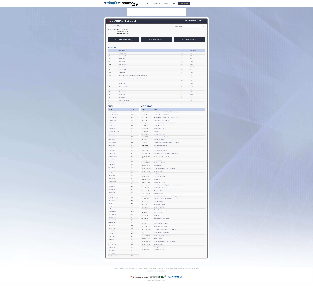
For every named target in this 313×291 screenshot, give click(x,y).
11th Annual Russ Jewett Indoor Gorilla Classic (164, 168)
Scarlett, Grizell (122, 53)
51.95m (191, 100)
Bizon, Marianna (122, 64)
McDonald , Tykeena (113, 197)
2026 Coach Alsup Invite (159, 176)
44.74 (191, 75)
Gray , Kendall (111, 159)
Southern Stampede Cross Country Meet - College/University (167, 196)
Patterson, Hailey (112, 211)
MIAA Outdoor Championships (161, 209)
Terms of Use (138, 268)
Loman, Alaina (111, 186)
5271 (191, 103)
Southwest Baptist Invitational (160, 145)
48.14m (191, 94)
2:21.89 (191, 61)
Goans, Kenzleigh (112, 153)
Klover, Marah (111, 178)
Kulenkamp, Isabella (113, 184)
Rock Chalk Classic (158, 212)
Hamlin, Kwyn (122, 80)
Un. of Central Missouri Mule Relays (162, 136)
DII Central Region (117, 26)
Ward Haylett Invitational (159, 204)
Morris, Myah (122, 89)
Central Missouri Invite (159, 249)
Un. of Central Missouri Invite (160, 150)
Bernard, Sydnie (112, 123)
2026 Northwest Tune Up (159, 162)
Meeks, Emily (122, 58)
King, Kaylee (111, 172)
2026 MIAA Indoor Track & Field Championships (164, 156)
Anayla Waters (122, 75)
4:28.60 (191, 64)
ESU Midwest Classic (159, 139)
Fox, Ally (110, 148)
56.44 (191, 58)
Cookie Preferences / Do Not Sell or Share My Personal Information (182, 268)
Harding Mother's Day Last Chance (162, 114)
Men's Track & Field (122, 29)
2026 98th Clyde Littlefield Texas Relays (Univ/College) (166, 142)
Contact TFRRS (161, 268)
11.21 (191, 53)
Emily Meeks (137, 75)
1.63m (191, 80)
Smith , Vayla (111, 236)
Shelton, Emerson (112, 233)
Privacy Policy (117, 268)
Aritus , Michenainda (113, 114)
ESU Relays (156, 131)
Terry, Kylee (111, 239)
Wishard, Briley (122, 97)
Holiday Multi (157, 179)
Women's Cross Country (123, 33)
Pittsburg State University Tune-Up (162, 218)
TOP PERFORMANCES (156, 40)
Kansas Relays (157, 215)
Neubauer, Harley (112, 208)
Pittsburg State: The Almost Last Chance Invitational (166, 117)
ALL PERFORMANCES (189, 40)
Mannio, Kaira (122, 83)
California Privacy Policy (128, 268)
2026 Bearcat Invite (158, 171)
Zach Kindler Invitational (159, 125)
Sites (144, 268)
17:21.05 (192, 67)
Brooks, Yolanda (112, 128)
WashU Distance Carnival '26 (160, 148)
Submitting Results (151, 268)
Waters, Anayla (111, 247)
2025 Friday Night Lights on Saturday (162, 235)
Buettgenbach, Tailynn (113, 131)
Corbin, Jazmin (111, 139)
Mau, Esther (111, 195)
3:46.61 (191, 78)
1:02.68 (191, 72)
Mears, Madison (122, 91)
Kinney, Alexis (111, 175)
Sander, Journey (112, 222)
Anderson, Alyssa (112, 112)
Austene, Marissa (112, 117)
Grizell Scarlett (143, 75)
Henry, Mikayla (111, 164)
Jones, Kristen (122, 103)
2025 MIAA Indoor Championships (161, 232)
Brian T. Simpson (158, 190)
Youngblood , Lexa (112, 255)
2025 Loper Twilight (158, 201)
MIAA (109, 26)
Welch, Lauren (111, 250)
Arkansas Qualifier (158, 160)
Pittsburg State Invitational (160, 247)
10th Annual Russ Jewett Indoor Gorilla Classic (164, 241)
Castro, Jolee (111, 136)
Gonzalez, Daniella (112, 156)
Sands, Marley (122, 94)
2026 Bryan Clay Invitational (160, 134)
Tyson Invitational (158, 165)
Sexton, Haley (111, 231)
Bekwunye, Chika (122, 69)
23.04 (191, 55)
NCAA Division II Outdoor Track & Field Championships (166, 112)
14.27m (191, 91)
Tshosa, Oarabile (112, 244)
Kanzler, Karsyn (111, 170)
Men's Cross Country (122, 31)
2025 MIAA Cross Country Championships (163, 187)
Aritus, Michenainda (123, 86)
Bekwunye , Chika (112, 120)
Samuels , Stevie (112, 220)
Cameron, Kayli (111, 134)
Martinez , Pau (111, 192)
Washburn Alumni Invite (159, 182)
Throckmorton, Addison (124, 100)
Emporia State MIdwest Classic (161, 223)
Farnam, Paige (111, 145)
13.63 (191, 69)
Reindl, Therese (112, 217)
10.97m (191, 89)
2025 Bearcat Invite (158, 244)
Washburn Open (157, 174)
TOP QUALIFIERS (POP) (123, 40)
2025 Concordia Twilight (159, 207)
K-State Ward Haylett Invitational (161, 120)
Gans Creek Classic (158, 193)
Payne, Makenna (112, 214)
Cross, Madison (122, 61)
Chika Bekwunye (129, 75)
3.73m (191, 83)
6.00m (191, 86)
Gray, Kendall (122, 72)
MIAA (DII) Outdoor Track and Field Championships (165, 123)
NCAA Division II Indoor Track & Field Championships (166, 153)
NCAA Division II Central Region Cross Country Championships (168, 185)
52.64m (191, 97)
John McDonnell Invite (159, 128)
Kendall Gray (135, 78)
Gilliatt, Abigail (111, 150)
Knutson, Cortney (112, 181)
